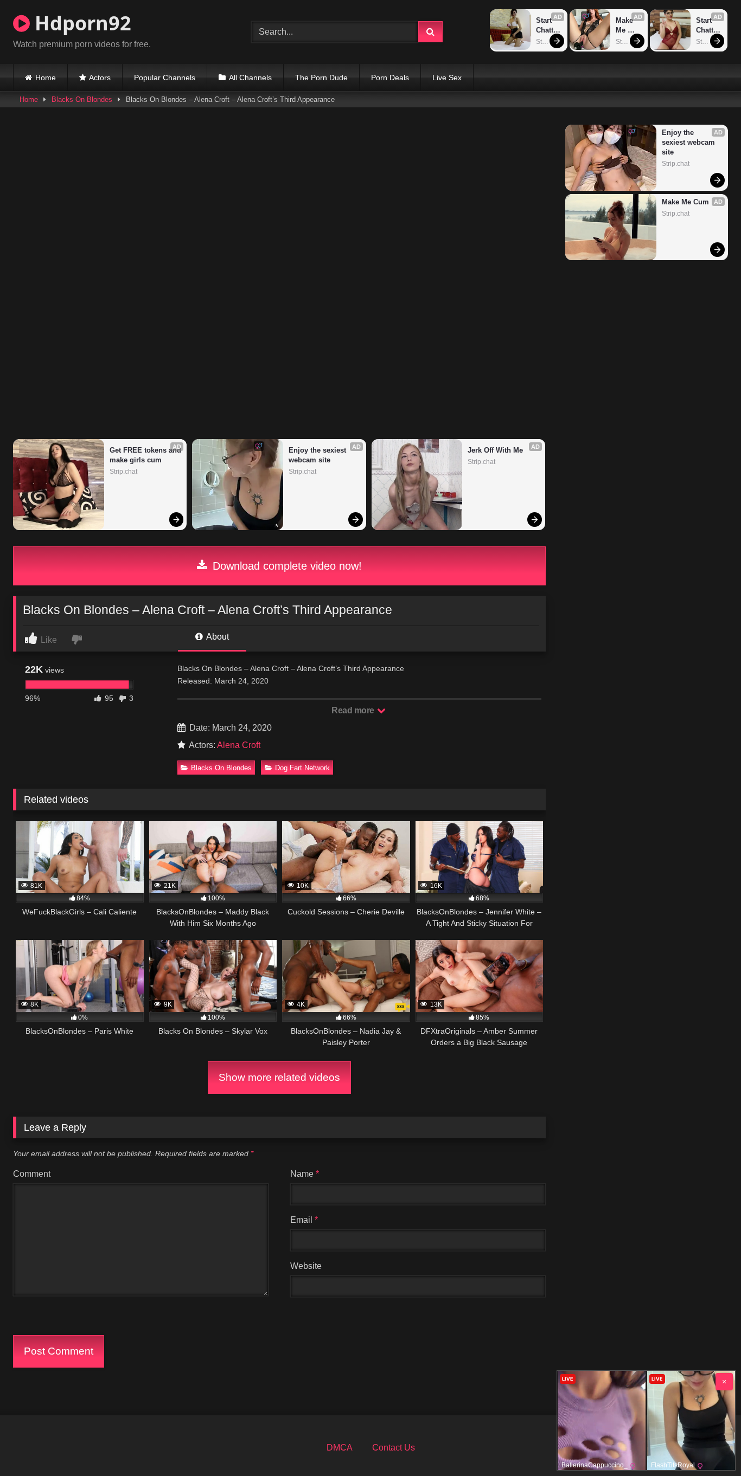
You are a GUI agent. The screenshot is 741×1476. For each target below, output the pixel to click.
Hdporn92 (80, 23)
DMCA (340, 1447)
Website (306, 1266)
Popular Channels (164, 77)
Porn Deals (390, 77)
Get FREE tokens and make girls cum (146, 455)
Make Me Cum (625, 25)
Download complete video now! (285, 566)
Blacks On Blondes (82, 99)
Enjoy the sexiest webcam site (318, 455)
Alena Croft (238, 745)
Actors (100, 77)
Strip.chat (549, 42)
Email (304, 1219)
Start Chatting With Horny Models (548, 25)
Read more (353, 710)
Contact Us (393, 1447)
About (217, 636)
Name (304, 1173)
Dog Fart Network (302, 768)
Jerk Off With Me (495, 450)
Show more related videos (279, 1077)
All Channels (250, 77)
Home (45, 77)
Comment (31, 1173)
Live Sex (447, 77)
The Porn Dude (321, 77)
